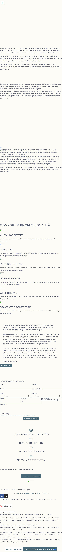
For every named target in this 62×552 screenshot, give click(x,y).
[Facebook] (2, 496)
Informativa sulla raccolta (14, 549)
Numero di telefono (37, 389)
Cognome (34, 384)
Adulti (2, 398)
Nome (2, 384)
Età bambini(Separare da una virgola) (49, 399)
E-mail (2, 389)
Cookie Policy (11, 512)
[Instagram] (6, 496)
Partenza (34, 393)
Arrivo (2, 393)
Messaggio (3, 404)
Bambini (23, 398)
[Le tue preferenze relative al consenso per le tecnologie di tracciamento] (2, 2)
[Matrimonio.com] (6, 507)
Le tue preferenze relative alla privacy (38, 549)
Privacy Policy (4, 413)
